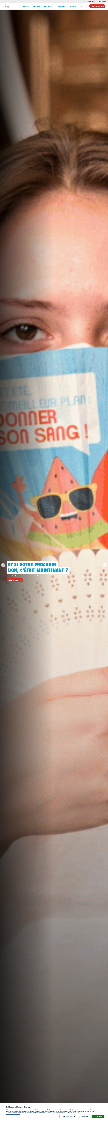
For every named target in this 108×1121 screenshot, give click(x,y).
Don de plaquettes (48, 6)
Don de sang (26, 6)
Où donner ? (73, 6)
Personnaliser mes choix (69, 1116)
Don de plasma (36, 6)
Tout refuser (85, 1116)
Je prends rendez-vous (14, 572)
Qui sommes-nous (102, 1)
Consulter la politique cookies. (13, 1114)
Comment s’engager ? (92, 1)
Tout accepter (98, 1116)
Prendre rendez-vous (97, 6)
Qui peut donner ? (61, 6)
